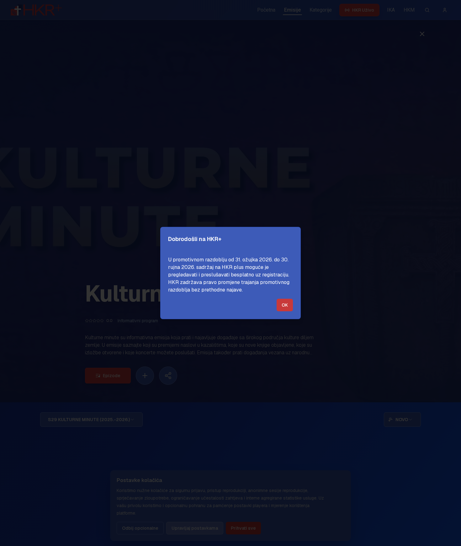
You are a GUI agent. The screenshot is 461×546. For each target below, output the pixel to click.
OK (285, 305)
